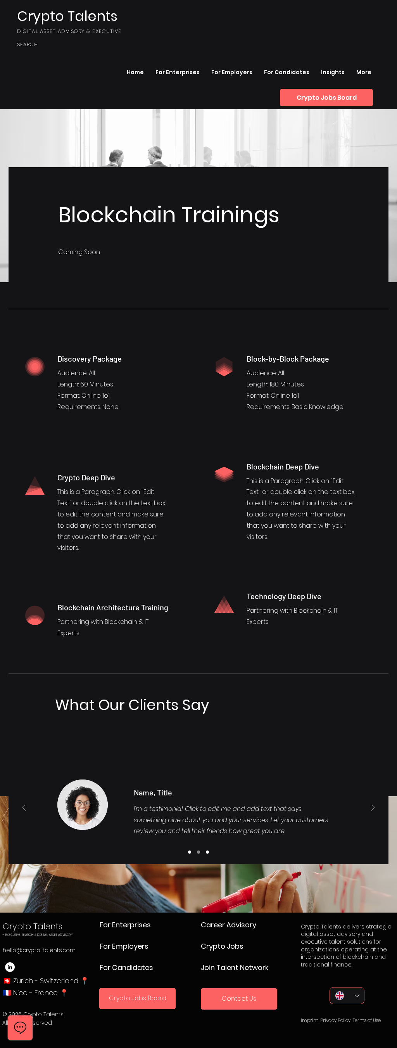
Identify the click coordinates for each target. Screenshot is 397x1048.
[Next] (373, 808)
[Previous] (24, 808)
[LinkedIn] (10, 967)
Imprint (309, 1020)
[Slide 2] (198, 852)
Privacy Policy (335, 1020)
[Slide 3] (207, 852)
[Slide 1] (189, 852)
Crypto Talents (32, 926)
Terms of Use (367, 1020)
